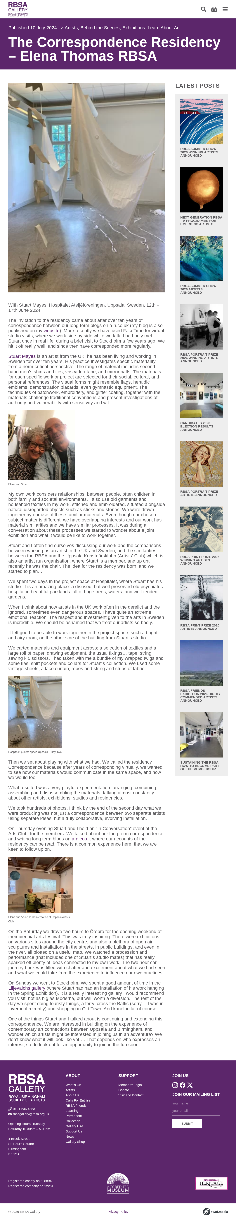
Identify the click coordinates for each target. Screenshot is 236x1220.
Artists (71, 27)
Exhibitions (133, 27)
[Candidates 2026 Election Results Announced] (201, 402)
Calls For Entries (78, 1100)
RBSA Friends (76, 1105)
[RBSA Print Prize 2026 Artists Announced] (201, 602)
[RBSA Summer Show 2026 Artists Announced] (201, 265)
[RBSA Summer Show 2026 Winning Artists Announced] (201, 128)
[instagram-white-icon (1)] (175, 1085)
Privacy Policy (118, 1212)
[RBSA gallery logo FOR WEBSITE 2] (18, 9)
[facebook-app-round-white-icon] (182, 1085)
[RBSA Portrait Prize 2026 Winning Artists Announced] (201, 333)
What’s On (73, 1085)
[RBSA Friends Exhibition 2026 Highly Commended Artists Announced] (201, 671)
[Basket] (214, 9)
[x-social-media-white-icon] (190, 1085)
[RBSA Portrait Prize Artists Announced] (201, 469)
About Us (72, 1095)
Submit (187, 1123)
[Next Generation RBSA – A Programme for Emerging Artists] (201, 196)
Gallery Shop (75, 1142)
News (70, 1136)
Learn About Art (164, 27)
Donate (123, 1090)
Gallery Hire (74, 1126)
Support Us (74, 1131)
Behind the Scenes (100, 27)
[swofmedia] (215, 1211)
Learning (72, 1111)
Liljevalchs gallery (26, 988)
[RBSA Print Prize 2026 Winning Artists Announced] (201, 536)
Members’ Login (130, 1085)
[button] (203, 9)
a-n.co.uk (81, 838)
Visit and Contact (130, 1095)
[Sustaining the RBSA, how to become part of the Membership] (201, 741)
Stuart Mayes (22, 356)
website (52, 330)
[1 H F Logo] (211, 1183)
